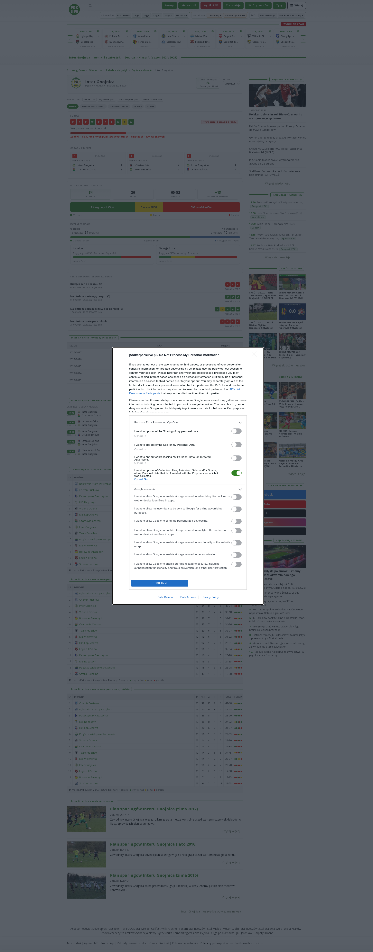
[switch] (236, 431)
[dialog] (188, 476)
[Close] (255, 355)
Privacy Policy (210, 597)
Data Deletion (165, 597)
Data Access (188, 597)
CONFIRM (160, 583)
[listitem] (188, 422)
